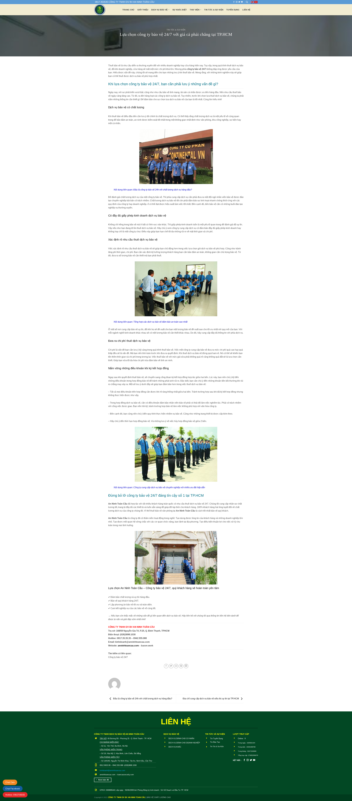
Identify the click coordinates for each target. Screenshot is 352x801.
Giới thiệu (142, 10)
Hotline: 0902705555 (15, 795)
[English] (252, 2)
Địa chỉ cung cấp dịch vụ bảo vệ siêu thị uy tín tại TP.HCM (211, 698)
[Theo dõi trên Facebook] (234, 2)
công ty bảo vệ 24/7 (196, 69)
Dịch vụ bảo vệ (159, 10)
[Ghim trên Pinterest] (181, 666)
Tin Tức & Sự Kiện (176, 30)
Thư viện (194, 10)
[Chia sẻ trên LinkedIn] (186, 666)
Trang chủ (128, 10)
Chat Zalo (10, 782)
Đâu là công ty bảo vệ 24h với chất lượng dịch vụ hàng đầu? (162, 190)
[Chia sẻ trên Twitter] (171, 666)
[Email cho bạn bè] (176, 666)
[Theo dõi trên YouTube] (242, 2)
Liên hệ (246, 10)
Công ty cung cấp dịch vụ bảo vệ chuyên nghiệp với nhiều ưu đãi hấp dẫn (169, 487)
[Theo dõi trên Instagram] (236, 2)
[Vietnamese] (256, 2)
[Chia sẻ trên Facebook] (166, 666)
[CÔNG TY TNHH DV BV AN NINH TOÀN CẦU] (106, 9)
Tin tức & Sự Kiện (213, 10)
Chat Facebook (12, 788)
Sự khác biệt (179, 10)
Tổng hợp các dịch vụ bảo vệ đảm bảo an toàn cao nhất (160, 322)
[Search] (247, 2)
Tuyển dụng (232, 10)
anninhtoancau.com (128, 645)
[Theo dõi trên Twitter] (239, 2)
